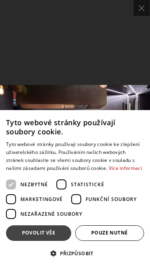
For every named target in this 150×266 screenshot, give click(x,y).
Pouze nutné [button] (109, 232)
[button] (75, 253)
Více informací (125, 168)
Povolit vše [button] (38, 232)
